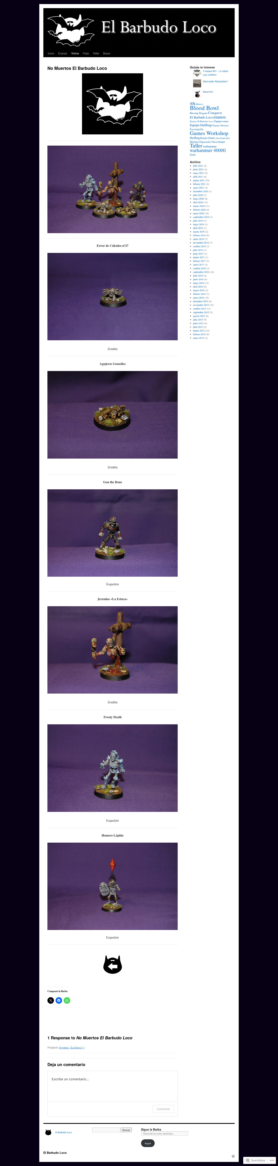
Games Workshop (209, 132)
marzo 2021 (199, 180)
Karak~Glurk (207, 138)
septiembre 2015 (201, 312)
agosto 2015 (199, 315)
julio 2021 (198, 165)
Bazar (106, 53)
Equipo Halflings (201, 125)
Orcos (215, 142)
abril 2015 (198, 326)
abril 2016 (198, 286)
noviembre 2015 (201, 304)
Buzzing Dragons (198, 113)
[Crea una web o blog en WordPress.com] (233, 1156)
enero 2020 (198, 213)
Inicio (51, 53)
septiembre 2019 (201, 216)
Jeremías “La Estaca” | (72, 1047)
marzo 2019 (199, 231)
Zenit (193, 154)
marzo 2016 (199, 290)
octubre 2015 (199, 308)
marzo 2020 (199, 206)
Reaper (221, 141)
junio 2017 (198, 253)
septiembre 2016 (201, 271)
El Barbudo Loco (201, 117)
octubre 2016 (199, 268)
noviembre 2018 (201, 242)
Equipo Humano (221, 125)
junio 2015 (198, 323)
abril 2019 (198, 227)
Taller (96, 53)
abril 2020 (198, 202)
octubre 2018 (199, 246)
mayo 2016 (198, 282)
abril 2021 (198, 176)
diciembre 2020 (200, 191)
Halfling (195, 138)
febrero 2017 (199, 260)
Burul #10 (208, 91)
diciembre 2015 (200, 301)
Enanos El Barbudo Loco (202, 121)
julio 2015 (198, 319)
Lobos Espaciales (222, 138)
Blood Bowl (204, 108)
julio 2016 (198, 275)
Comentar (163, 1109)
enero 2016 (198, 297)
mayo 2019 (198, 224)
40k (192, 103)
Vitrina (75, 53)
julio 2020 (198, 195)
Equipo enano (221, 121)
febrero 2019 (199, 235)
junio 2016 (198, 279)
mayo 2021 (198, 173)
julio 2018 (198, 249)
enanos (219, 117)
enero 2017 (198, 264)
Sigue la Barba (151, 1129)
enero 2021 (198, 187)
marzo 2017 (199, 257)
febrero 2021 (199, 184)
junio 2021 (198, 169)
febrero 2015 (199, 334)
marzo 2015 (199, 330)
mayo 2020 (198, 198)
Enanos (62, 53)
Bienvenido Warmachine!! (215, 81)
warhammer (210, 146)
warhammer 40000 (208, 150)
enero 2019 (198, 238)
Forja (86, 53)
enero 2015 (198, 337)
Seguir (148, 1143)
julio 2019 (198, 220)
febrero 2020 (199, 209)
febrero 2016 (199, 293)
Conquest (215, 112)
